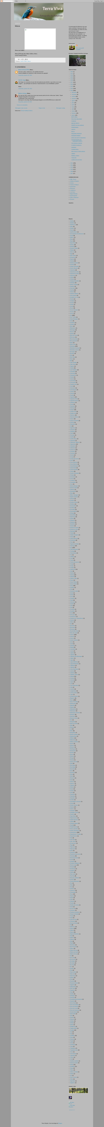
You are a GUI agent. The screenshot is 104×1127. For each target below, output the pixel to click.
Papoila (72, 821)
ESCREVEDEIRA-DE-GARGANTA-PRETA (76, 140)
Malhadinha (73, 709)
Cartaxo (72, 391)
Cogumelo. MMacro (75, 442)
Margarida (72, 721)
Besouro (72, 331)
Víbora (71, 1070)
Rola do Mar (73, 972)
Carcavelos (73, 382)
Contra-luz (72, 449)
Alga (71, 253)
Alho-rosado (73, 255)
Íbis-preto (72, 627)
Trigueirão (72, 1055)
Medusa (72, 727)
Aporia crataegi (73, 284)
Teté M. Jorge (21, 80)
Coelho (72, 436)
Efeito (71, 493)
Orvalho (72, 799)
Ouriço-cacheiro (74, 805)
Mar (71, 719)
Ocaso (71, 788)
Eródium (72, 500)
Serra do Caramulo (74, 1010)
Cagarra (72, 366)
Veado (71, 1064)
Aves (71, 320)
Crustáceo (72, 480)
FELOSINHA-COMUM (76, 143)
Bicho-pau (72, 337)
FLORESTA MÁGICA (76, 145)
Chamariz (72, 406)
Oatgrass (72, 785)
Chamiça (72, 407)
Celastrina (72, 402)
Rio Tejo (72, 964)
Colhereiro (72, 447)
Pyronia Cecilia (73, 923)
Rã (70, 924)
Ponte (71, 906)
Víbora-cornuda (74, 1071)
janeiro (73, 115)
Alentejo (72, 246)
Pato (71, 837)
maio (73, 106)
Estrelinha (72, 524)
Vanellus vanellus (74, 1061)
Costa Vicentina (74, 469)
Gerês (71, 593)
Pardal (71, 825)
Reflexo (72, 937)
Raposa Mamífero (74, 934)
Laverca (72, 671)
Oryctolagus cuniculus (75, 801)
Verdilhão (72, 1066)
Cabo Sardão (73, 362)
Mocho (71, 743)
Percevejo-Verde (74, 857)
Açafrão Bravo (73, 232)
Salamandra (73, 986)
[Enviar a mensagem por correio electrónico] (19, 59)
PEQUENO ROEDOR (76, 133)
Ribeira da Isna (73, 950)
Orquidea (72, 794)
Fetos (71, 542)
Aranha (72, 290)
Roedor (72, 968)
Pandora (72, 814)
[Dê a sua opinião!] (23, 59)
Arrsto (71, 306)
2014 (71, 88)
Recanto (72, 199)
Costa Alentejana (74, 466)
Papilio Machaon (74, 819)
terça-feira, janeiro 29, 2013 (25, 101)
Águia (71, 241)
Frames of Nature (74, 184)
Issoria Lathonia (74, 640)
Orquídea (72, 796)
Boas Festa (73, 344)
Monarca (72, 747)
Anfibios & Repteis (74, 181)
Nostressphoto (73, 195)
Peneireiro (72, 852)
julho (73, 102)
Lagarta (72, 652)
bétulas (72, 333)
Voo (71, 1075)
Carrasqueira (73, 389)
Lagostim (72, 667)
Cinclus (72, 183)
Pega (71, 845)
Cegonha (72, 397)
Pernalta (72, 866)
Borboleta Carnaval (74, 348)
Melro (71, 730)
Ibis (71, 623)
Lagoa (71, 660)
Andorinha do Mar (74, 271)
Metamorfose (73, 736)
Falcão (71, 533)
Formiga (72, 551)
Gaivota (72, 574)
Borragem (72, 351)
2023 (71, 71)
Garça (71, 585)
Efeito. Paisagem (74, 495)
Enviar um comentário (22, 105)
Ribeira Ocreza (73, 953)
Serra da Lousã (74, 1008)
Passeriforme (73, 832)
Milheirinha (72, 739)
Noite (71, 779)
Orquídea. (72, 798)
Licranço (72, 678)
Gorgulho (72, 598)
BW (71, 360)
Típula (71, 1041)
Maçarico (72, 698)
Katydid (72, 647)
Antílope (72, 279)
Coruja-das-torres (74, 458)
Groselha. (72, 611)
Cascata (72, 393)
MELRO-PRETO (75, 123)
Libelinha (72, 672)
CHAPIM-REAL (75, 149)
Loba (71, 687)
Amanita (72, 264)
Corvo (71, 460)
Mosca (29, 61)
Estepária (72, 522)
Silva (71, 1015)
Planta (71, 897)
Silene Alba (72, 1013)
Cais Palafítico (73, 369)
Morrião (72, 752)
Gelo (71, 589)
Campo (72, 377)
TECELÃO (73, 157)
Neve (71, 770)
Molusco (72, 745)
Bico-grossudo (73, 340)
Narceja (72, 759)
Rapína (72, 930)
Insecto (22, 61)
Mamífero (72, 716)
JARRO (73, 153)
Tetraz (71, 1037)
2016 (71, 84)
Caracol (72, 378)
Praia (71, 917)
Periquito (72, 861)
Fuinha (71, 560)
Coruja (71, 456)
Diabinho (72, 489)
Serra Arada (73, 1003)
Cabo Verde (73, 364)
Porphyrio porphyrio (75, 912)
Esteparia (72, 520)
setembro (74, 98)
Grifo (71, 605)
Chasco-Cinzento (74, 420)
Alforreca (72, 251)
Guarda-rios (73, 616)
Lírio (71, 683)
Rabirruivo (72, 926)
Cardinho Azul (73, 384)
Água (71, 239)
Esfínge (72, 513)
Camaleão (72, 371)
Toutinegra (72, 1044)
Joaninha (72, 645)
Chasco (72, 418)
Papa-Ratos (73, 816)
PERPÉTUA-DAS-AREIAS (77, 125)
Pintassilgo (72, 892)
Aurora (71, 313)
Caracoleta (72, 380)
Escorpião (72, 509)
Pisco (71, 894)
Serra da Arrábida (74, 1004)
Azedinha (72, 322)
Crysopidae (73, 482)
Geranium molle (74, 591)
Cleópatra (72, 431)
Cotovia (72, 471)
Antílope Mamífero (74, 281)
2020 (71, 76)
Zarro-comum (73, 1077)
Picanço (72, 879)
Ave (71, 315)
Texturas (72, 1039)
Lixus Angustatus (74, 685)
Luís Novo (72, 192)
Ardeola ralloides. (74, 293)
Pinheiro (72, 888)
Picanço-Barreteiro (74, 881)
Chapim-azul (73, 411)
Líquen (71, 681)
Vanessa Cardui (74, 1062)
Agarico (72, 237)
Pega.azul (72, 848)
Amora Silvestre (74, 268)
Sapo (71, 992)
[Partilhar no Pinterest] (27, 59)
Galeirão (72, 576)
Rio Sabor (72, 961)
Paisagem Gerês (74, 812)
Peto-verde (72, 874)
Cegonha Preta (73, 398)
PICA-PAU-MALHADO (76, 119)
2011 (71, 165)
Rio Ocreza (73, 959)
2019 (71, 78)
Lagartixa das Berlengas (76, 656)
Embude (72, 498)
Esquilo (72, 518)
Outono (72, 807)
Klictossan (72, 188)
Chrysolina (72, 424)
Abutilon (72, 228)
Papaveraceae (73, 817)
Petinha (72, 872)
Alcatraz (72, 244)
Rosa (71, 979)
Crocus (72, 478)
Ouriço (71, 803)
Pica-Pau (72, 876)
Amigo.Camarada (74, 266)
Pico (71, 883)
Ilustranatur (73, 186)
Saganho (72, 984)
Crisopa (72, 475)
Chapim (72, 409)
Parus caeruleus (74, 828)
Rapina (72, 928)
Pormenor (72, 910)
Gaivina (72, 573)
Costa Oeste (73, 467)
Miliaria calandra (74, 741)
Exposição (72, 531)
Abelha (71, 221)
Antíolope (72, 282)
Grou (71, 612)
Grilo (71, 607)
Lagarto (72, 658)
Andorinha (72, 270)
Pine (71, 886)
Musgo (71, 758)
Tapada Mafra (73, 1028)
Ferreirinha (72, 540)
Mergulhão (72, 732)
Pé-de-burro (73, 843)
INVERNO (73, 147)
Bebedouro (72, 328)
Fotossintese (73, 553)
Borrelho (72, 353)
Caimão (72, 368)
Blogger (60, 1123)
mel (71, 729)
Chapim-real (73, 413)
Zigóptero (72, 1082)
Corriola (72, 455)
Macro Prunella (73, 701)
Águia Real (72, 242)
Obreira (72, 787)
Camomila (72, 373)
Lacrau (71, 651)
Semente (72, 997)
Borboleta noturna (74, 349)
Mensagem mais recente (21, 108)
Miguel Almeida (73, 193)
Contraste (72, 453)
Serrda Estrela (73, 1012)
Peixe (71, 850)
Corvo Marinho (73, 462)
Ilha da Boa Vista (74, 631)
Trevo (71, 1051)
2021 (71, 73)
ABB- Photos (73, 179)
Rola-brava (72, 975)
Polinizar (72, 901)
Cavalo (71, 395)
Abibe (71, 226)
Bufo (71, 355)
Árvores (72, 311)
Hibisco (72, 622)
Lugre (71, 694)
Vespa (71, 1068)
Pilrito (71, 885)
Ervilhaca (72, 504)
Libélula (72, 676)
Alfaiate (72, 250)
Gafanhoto (72, 569)
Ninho (71, 776)
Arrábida (72, 300)
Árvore (71, 308)
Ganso (71, 580)
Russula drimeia (74, 983)
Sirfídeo (72, 1021)
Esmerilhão (73, 514)
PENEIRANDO (74, 127)
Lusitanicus (73, 190)
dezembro (74, 92)
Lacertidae (72, 649)
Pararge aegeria (74, 823)
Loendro (72, 689)
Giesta (71, 594)
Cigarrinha (72, 427)
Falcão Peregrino (74, 534)
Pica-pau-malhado (74, 877)
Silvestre (72, 1019)
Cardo (71, 386)
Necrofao (72, 768)
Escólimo (72, 507)
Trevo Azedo (73, 1053)
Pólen (71, 899)
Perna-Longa (73, 865)
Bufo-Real (72, 357)
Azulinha (72, 324)
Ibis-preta (72, 625)
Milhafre (72, 738)
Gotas (71, 600)
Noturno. (72, 783)
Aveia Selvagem (74, 319)
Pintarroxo (72, 890)
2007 (71, 173)
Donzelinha (73, 491)
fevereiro (74, 113)
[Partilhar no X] (24, 59)
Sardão (72, 993)
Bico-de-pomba (74, 339)
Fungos (72, 567)
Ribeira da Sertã (74, 952)
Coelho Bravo (73, 438)
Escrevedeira (73, 511)
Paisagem (72, 810)
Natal (71, 763)
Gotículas (72, 602)
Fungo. (72, 565)
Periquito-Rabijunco (75, 863)
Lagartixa (72, 654)
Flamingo (72, 545)
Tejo (71, 1033)
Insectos (72, 636)
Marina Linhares (22, 93)
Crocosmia (72, 476)
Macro (25, 61)
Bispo (71, 342)
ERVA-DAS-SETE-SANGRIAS (78, 137)
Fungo (71, 563)
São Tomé (72, 988)
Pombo (72, 903)
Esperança (72, 516)
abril (73, 109)
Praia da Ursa (73, 919)
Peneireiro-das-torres (75, 854)
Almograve (72, 257)
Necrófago (72, 767)
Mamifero (72, 714)
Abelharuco (73, 224)
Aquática (72, 286)
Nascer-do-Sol (73, 761)
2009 (71, 169)
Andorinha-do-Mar (74, 273)
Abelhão (72, 222)
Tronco (71, 1057)
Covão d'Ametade (74, 473)
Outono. (72, 808)
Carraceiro (72, 388)
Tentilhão (72, 1035)
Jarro (71, 641)
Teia (71, 1031)
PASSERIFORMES (75, 135)
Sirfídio (71, 1022)
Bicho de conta (73, 335)
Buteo (71, 359)
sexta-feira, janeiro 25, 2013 (25, 75)
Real (71, 935)
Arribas (72, 304)
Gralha (71, 603)
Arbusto (72, 291)
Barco (71, 326)
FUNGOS (73, 121)
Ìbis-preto (72, 629)
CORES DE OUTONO (76, 159)
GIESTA (73, 129)
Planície (72, 895)
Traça (71, 1046)
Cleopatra (72, 429)
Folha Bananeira (74, 549)
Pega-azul (72, 846)
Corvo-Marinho (73, 464)
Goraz (71, 596)
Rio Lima (72, 957)
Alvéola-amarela (74, 262)
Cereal (71, 404)
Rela (71, 941)
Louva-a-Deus (73, 692)
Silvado (72, 1017)
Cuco (71, 484)
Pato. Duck (72, 841)
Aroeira (72, 299)
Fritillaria (72, 556)
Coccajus (72, 435)
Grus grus (72, 614)
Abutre (71, 230)
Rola (71, 970)
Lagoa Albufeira (74, 661)
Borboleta (72, 346)
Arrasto (72, 302)
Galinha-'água (73, 578)
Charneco (72, 415)
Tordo (71, 1042)
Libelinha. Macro (74, 674)
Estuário (72, 525)
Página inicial (42, 108)
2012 (71, 163)
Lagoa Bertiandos (74, 663)
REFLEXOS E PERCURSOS (78, 151)
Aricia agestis (73, 295)
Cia (71, 426)
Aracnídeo (72, 288)
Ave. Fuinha (73, 317)
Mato (71, 725)
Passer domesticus (74, 830)
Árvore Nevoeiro (74, 309)
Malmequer (73, 710)
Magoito (72, 707)
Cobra (71, 433)
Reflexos (72, 939)
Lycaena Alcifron (74, 696)
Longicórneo (73, 690)
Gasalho (72, 587)
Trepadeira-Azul (74, 1050)
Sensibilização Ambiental (76, 999)
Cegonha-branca (74, 400)
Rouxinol (72, 981)
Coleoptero (72, 446)
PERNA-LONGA (75, 155)
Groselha (72, 609)
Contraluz (72, 451)
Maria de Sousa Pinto (23, 69)
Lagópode (72, 665)
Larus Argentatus (74, 669)
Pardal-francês (73, 826)
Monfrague (72, 749)
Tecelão (72, 1030)
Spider (71, 1024)
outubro (74, 96)
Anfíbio (71, 277)
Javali (71, 643)
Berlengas (72, 329)
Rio (71, 955)
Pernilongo (72, 868)
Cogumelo (72, 440)
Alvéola (72, 261)
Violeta (71, 1073)
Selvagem (72, 995)
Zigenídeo (72, 1080)
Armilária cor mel (74, 297)
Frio (71, 554)
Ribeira (72, 948)
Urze (71, 1059)
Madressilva (73, 703)
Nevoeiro (72, 772)
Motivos (72, 756)
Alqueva (72, 259)
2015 (71, 86)
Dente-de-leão (73, 487)
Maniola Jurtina (74, 718)
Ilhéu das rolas (73, 632)
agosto (73, 100)
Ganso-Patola (73, 583)
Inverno (72, 638)
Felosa (71, 536)
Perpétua (72, 870)
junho (73, 104)
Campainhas (73, 375)
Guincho (72, 620)
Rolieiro (72, 977)
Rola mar (72, 973)
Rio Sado (72, 963)
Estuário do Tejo (74, 529)
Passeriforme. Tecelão (75, 834)
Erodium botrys (73, 502)
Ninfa (71, 774)
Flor (71, 547)
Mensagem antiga (60, 108)
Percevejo (72, 856)
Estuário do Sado (74, 527)
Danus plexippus (74, 486)
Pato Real (72, 839)
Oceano (72, 790)
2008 (71, 171)
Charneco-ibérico (74, 417)
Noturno (72, 781)
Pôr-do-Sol (72, 908)
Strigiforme (72, 1026)
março (73, 111)
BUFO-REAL (74, 117)
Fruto (71, 558)
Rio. (71, 966)
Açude (71, 235)
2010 (71, 167)
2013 (71, 90)
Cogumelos (73, 444)
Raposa (72, 932)
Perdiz (71, 859)
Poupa (71, 915)
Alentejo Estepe (74, 248)
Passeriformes (73, 836)
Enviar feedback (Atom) (26, 110)
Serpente (72, 1001)
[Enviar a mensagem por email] (21, 59)
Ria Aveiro (72, 944)
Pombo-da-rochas (74, 905)
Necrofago (72, 765)
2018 (71, 80)
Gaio (71, 571)
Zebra (71, 1079)
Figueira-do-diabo (74, 544)
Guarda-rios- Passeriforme (76, 618)
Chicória (72, 422)
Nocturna (72, 778)
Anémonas (72, 275)
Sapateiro (72, 990)
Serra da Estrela (74, 1006)
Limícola (72, 680)
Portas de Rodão (74, 914)
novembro (74, 94)
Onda (71, 792)
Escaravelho (73, 505)
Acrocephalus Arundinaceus (77, 233)
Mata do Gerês (73, 723)
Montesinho (73, 750)
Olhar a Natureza (74, 197)
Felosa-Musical (73, 538)
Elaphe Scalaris (74, 496)
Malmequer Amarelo (75, 712)
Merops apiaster (74, 734)
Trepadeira (72, 1048)
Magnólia (72, 705)
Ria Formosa (73, 946)
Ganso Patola (73, 582)
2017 (71, 82)
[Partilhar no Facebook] (25, 59)
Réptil (71, 943)
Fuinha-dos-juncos (74, 562)
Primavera (72, 921)
